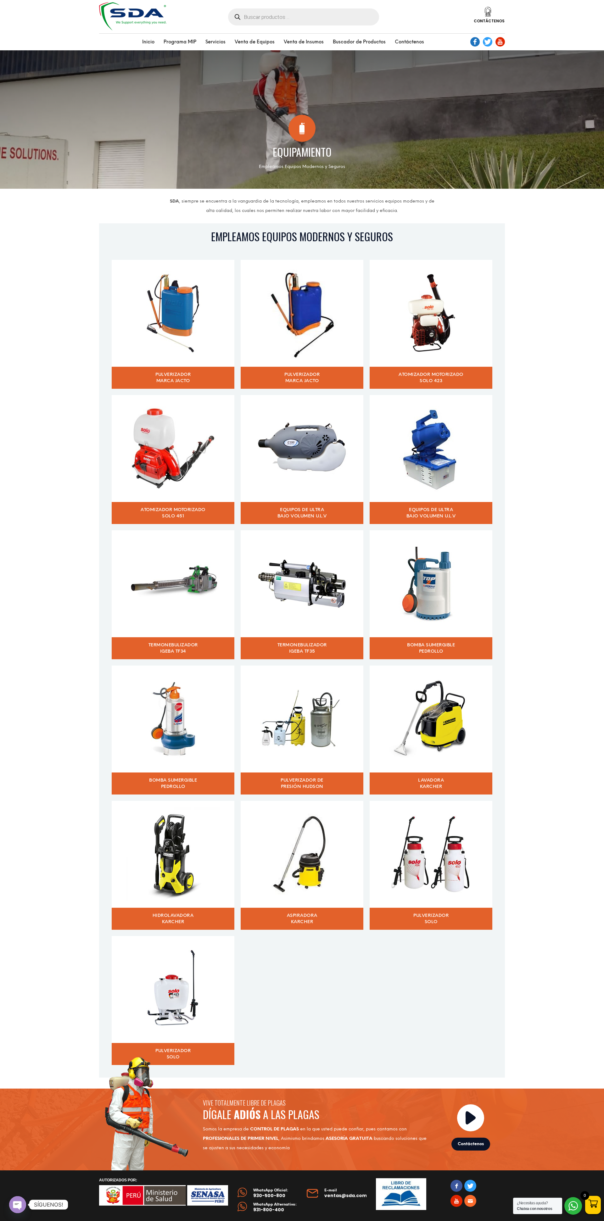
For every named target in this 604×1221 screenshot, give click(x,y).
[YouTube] (500, 42)
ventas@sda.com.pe (349, 1195)
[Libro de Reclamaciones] (401, 1194)
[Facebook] (475, 42)
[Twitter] (487, 42)
